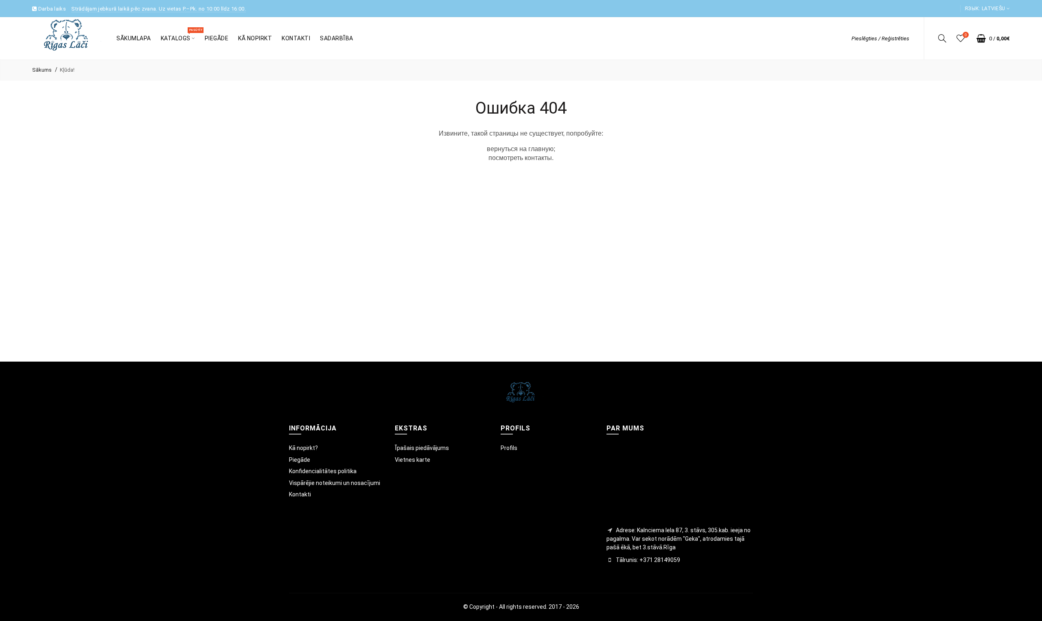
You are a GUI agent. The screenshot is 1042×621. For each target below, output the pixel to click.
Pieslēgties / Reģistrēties (880, 38)
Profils (509, 448)
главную (541, 148)
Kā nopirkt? (303, 448)
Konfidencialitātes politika (323, 471)
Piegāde (299, 459)
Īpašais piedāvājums (422, 448)
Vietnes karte (412, 459)
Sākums (42, 70)
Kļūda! (67, 70)
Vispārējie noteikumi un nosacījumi (334, 483)
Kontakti (300, 494)
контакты (538, 157)
